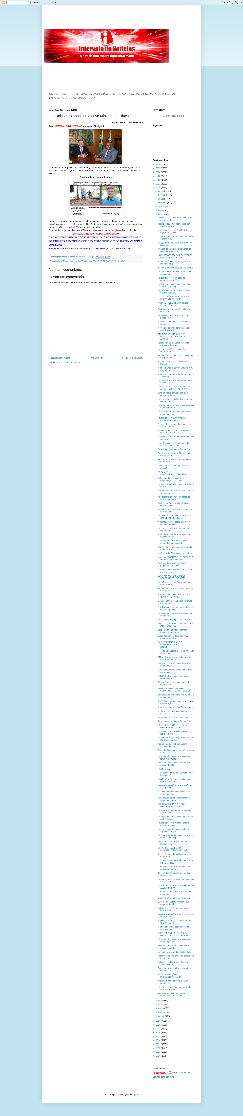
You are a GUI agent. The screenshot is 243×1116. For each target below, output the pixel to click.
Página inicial (96, 358)
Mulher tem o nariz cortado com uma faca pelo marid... (174, 928)
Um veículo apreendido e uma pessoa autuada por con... (175, 413)
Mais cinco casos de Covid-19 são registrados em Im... (173, 231)
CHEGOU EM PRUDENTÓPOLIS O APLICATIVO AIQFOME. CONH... (174, 388)
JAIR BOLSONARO (108, 261)
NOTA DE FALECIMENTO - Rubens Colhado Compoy (173, 304)
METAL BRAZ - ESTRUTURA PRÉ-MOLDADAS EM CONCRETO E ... (174, 431)
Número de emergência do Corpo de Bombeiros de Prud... (174, 250)
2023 (158, 176)
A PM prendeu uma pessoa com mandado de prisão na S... (172, 542)
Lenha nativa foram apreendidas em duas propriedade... (174, 868)
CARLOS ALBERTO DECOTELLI (74, 261)
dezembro (163, 191)
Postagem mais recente (60, 358)
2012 (158, 1048)
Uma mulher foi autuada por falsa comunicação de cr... (173, 394)
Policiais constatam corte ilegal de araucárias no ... (173, 963)
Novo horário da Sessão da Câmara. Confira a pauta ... (174, 291)
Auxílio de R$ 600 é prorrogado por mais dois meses (174, 225)
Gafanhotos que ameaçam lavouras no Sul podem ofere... (175, 739)
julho (160, 210)
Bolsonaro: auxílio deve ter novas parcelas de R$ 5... (173, 637)
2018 (158, 1025)
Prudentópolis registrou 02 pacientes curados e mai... (174, 683)
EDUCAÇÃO (94, 261)
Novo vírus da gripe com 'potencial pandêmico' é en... (173, 329)
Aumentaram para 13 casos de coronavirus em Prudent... (171, 994)
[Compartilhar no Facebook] (106, 257)
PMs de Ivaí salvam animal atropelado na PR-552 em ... (175, 658)
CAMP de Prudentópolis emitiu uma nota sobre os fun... (174, 780)
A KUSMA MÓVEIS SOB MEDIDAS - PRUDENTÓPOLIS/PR (174, 297)
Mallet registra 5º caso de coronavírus (175, 553)
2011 (158, 1052)
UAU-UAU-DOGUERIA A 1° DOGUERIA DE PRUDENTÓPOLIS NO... (175, 558)
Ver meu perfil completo (163, 1077)
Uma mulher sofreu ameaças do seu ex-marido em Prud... (176, 406)
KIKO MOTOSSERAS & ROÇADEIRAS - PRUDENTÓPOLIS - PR (176, 256)
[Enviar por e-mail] (97, 257)
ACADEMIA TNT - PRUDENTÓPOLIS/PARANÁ (172, 473)
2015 (158, 1036)
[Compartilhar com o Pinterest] (109, 257)
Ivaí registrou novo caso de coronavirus (175, 268)
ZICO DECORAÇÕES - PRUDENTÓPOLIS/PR (169, 975)
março (161, 1008)
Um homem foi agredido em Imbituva (174, 952)
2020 (158, 187)
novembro (163, 195)
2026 (158, 164)
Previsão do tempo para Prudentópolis (175, 449)
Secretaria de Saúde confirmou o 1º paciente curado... (174, 947)
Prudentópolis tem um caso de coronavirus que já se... (171, 279)
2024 (158, 172)
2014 (158, 1040)
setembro (162, 203)
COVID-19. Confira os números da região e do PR (173, 677)
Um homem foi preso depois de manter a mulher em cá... (175, 381)
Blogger (134, 1094)
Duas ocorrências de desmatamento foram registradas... (174, 757)
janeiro (161, 1016)
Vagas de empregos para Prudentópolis (176, 707)
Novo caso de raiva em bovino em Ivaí (175, 717)
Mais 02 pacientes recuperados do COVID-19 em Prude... (173, 444)
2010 (158, 1056)
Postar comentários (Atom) (68, 362)
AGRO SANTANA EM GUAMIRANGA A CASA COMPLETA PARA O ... (175, 517)
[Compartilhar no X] (103, 257)
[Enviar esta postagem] (91, 257)
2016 (158, 1032)
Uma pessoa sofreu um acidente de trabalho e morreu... (174, 799)
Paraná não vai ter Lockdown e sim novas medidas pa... (173, 344)
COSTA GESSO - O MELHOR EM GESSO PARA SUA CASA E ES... (174, 934)
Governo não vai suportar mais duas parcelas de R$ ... (174, 903)
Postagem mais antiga (132, 358)
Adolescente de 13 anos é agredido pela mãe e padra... (174, 498)
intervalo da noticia (68, 257)
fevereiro (162, 1012)
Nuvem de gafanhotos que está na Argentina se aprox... (173, 830)
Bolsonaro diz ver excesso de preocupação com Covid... (171, 479)
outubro (162, 199)
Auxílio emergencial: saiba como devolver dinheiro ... (172, 745)
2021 (158, 184)
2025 (158, 168)
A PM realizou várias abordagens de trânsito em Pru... (174, 535)
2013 (158, 1044)
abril (160, 1004)
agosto (161, 206)
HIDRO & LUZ (164, 769)
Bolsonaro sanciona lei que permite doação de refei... (174, 764)
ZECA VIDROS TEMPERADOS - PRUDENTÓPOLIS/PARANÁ (172, 577)
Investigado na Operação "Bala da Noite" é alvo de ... (173, 732)
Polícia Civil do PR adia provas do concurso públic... (173, 909)
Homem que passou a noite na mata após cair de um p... (174, 285)
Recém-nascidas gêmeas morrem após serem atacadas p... (175, 836)
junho (161, 214)
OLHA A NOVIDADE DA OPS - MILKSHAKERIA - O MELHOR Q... (174, 849)
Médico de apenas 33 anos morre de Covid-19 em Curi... (174, 922)
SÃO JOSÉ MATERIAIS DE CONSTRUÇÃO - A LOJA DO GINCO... (172, 644)
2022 (158, 180)
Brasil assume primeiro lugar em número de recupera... (172, 631)
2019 (158, 1021)
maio (160, 1000)
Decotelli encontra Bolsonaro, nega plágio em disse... (174, 316)
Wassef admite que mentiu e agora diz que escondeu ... (175, 548)
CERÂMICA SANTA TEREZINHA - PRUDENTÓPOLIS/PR (173, 726)
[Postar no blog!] (100, 257)
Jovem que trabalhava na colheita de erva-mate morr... (174, 793)
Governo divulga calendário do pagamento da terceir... (172, 564)
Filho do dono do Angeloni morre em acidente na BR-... (174, 425)
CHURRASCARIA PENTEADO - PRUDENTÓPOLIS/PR (172, 805)
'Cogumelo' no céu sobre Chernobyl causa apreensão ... (174, 523)
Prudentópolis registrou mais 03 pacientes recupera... (172, 419)
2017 (158, 1029)
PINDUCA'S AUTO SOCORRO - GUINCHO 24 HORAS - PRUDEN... (175, 689)
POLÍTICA (121, 261)
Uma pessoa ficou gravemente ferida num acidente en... (174, 988)
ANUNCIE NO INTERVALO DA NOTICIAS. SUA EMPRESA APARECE (171, 336)
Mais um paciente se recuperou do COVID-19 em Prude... (173, 595)
